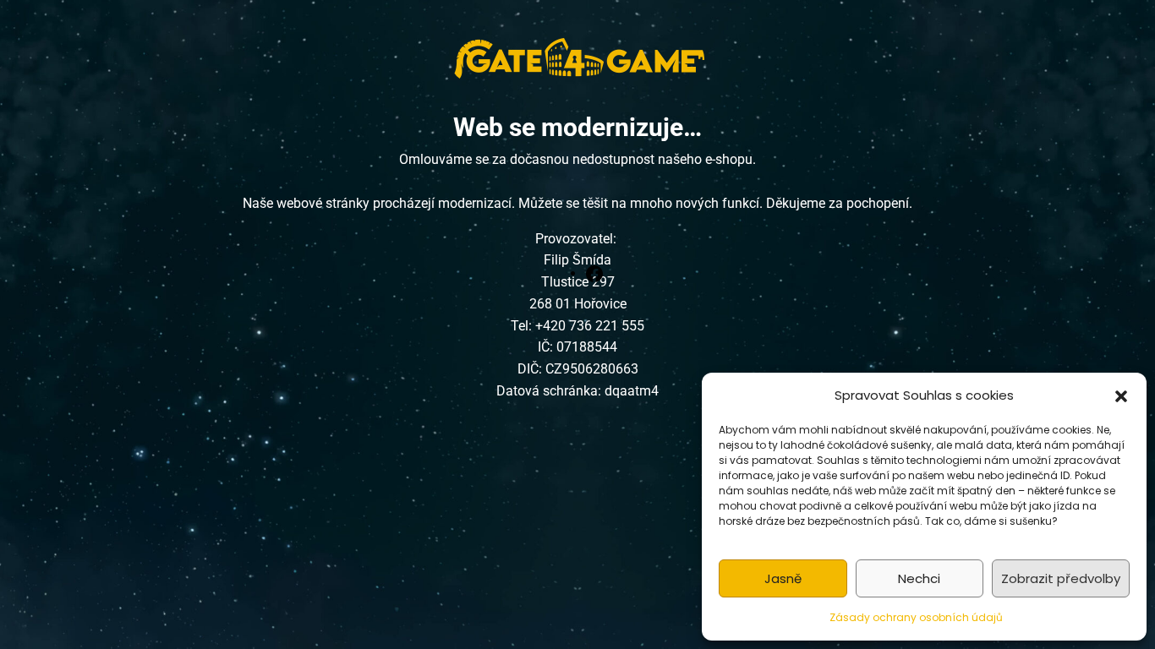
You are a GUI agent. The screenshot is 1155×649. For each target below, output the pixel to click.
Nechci (919, 578)
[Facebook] (594, 273)
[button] (1121, 395)
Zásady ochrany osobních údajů (916, 617)
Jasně (783, 578)
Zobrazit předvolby (1060, 578)
